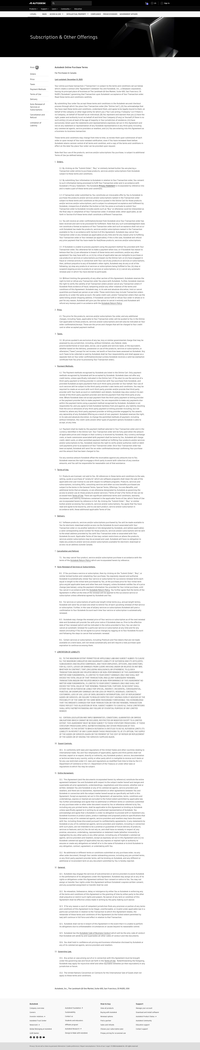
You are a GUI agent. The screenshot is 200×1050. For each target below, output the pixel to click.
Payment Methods (38, 89)
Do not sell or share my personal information (50, 1046)
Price (32, 79)
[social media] (37, 1037)
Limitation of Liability (35, 124)
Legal (108, 1046)
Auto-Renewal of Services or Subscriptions (37, 107)
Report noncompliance (87, 1046)
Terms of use (101, 1046)
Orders (33, 74)
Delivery (33, 99)
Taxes (32, 84)
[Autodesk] (38, 3)
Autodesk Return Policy (112, 303)
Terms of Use (35, 94)
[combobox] (71, 3)
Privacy (32, 1046)
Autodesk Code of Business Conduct (95, 933)
